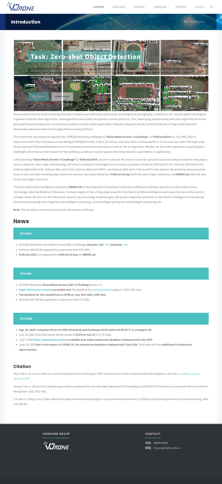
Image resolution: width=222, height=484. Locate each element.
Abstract (19, 378)
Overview (37, 96)
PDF (27, 378)
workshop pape (100, 289)
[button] (19, 75)
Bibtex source (190, 373)
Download (61, 96)
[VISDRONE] (21, 7)
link (107, 244)
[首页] (185, 21)
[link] (211, 7)
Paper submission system (35, 289)
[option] (111, 75)
